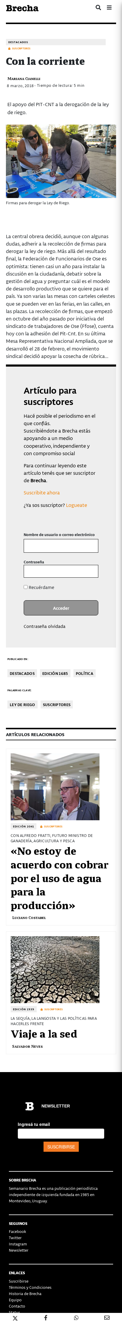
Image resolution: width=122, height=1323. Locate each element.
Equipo (15, 1299)
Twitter (15, 1237)
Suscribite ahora (42, 492)
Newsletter (18, 1250)
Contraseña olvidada (44, 626)
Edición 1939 (23, 1009)
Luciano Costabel (29, 917)
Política (84, 673)
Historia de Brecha (25, 1293)
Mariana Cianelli (23, 78)
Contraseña (34, 562)
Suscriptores (57, 704)
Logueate (76, 504)
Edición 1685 (55, 673)
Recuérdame (41, 587)
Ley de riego (22, 704)
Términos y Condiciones (30, 1287)
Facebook (17, 1231)
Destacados (18, 42)
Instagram (18, 1244)
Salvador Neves (27, 1046)
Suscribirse (18, 1281)
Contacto (17, 1306)
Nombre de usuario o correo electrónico (59, 534)
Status (14, 1312)
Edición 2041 (23, 826)
